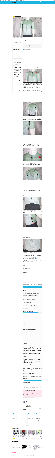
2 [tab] (26, 425)
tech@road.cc (37, 446)
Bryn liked (36, 257)
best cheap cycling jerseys (27, 67)
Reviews (13, 446)
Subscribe (14, 452)
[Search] (0, 0)
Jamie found (29, 260)
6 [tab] (28, 425)
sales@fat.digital (40, 447)
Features (13, 448)
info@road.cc (38, 445)
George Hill (27, 401)
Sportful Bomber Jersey (26, 257)
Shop (17, 448)
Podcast (18, 446)
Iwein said (29, 263)
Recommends (18, 447)
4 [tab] (27, 425)
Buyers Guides (13, 447)
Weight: (14, 55)
